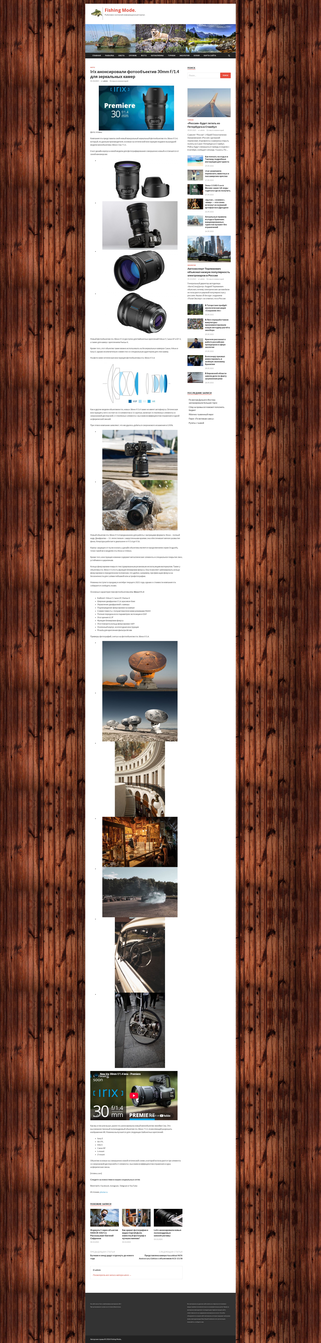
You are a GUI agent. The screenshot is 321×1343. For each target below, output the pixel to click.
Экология (184, 56)
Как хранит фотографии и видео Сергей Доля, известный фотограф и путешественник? (135, 1234)
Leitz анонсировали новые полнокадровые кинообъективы (167, 1233)
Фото (144, 56)
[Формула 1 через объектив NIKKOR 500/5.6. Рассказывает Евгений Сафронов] (104, 1227)
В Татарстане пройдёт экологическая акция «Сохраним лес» (216, 308)
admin (105, 81)
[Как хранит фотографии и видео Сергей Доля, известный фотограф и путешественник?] (136, 1227)
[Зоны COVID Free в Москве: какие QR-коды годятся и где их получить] (195, 194)
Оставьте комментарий (119, 81)
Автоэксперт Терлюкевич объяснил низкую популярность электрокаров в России (208, 272)
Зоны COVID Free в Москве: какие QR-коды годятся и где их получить (218, 188)
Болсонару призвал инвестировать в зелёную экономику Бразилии (215, 360)
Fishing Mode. (120, 10)
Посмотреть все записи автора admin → (112, 1275)
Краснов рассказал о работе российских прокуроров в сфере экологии (215, 343)
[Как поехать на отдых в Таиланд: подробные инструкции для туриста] (195, 165)
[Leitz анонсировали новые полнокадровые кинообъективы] (168, 1227)
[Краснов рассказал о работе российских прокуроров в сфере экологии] (195, 348)
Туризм (171, 56)
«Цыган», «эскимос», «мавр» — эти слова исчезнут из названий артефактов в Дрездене (216, 204)
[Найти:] (209, 75)
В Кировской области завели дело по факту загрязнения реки (216, 376)
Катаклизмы (157, 56)
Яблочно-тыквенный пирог (201, 414)
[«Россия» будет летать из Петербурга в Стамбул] (209, 117)
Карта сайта (210, 56)
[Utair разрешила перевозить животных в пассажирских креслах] (195, 179)
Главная (96, 56)
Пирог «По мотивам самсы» (201, 418)
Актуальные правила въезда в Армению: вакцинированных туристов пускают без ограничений (216, 222)
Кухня (196, 56)
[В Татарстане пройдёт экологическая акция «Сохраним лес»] (195, 314)
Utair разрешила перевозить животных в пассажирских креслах (217, 173)
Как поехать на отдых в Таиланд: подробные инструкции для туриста (217, 159)
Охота (121, 56)
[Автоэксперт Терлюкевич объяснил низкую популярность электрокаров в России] (209, 263)
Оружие (133, 56)
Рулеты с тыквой (196, 423)
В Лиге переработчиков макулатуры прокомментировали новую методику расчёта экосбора (217, 324)
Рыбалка (109, 56)
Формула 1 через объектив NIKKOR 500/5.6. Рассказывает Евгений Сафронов (104, 1234)
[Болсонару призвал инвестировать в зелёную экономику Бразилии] (195, 365)
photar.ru (104, 1192)
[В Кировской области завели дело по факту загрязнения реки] (195, 382)
